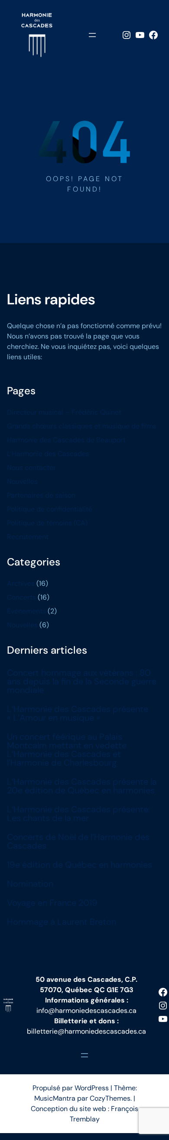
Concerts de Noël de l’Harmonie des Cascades (78, 841)
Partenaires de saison (41, 495)
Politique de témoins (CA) (47, 522)
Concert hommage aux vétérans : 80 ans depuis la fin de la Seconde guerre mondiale (81, 681)
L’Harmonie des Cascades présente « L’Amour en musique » (77, 713)
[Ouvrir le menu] (92, 35)
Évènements (26, 611)
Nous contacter (31, 467)
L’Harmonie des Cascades (48, 453)
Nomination (30, 883)
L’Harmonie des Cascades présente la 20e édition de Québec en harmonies (82, 786)
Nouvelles (22, 481)
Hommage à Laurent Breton (61, 921)
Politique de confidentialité (49, 509)
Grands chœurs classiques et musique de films (81, 426)
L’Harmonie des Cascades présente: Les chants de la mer (78, 813)
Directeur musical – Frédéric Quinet (64, 412)
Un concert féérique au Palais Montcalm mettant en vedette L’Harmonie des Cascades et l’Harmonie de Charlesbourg (67, 749)
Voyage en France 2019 (52, 902)
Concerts (21, 597)
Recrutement (28, 536)
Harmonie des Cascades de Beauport (66, 439)
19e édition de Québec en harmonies (79, 864)
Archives (21, 583)
